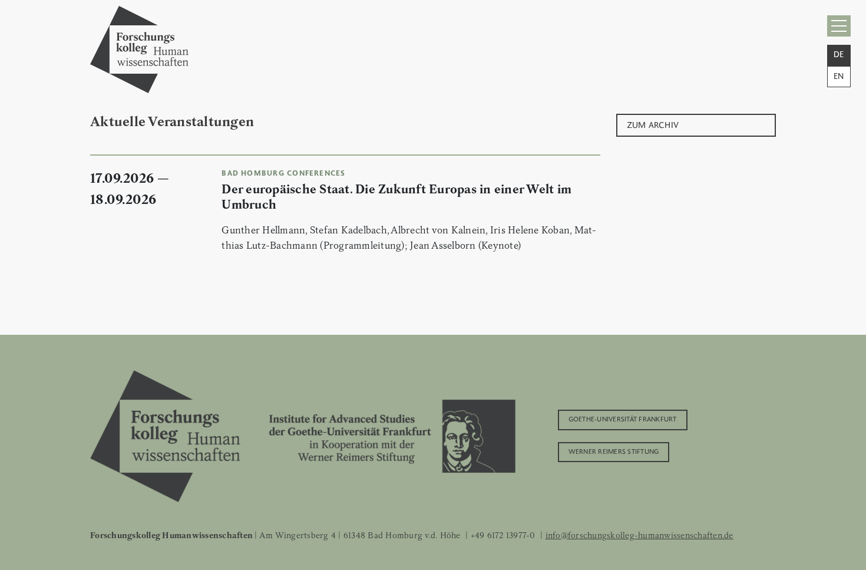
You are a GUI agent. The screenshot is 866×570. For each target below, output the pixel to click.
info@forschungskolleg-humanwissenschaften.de (639, 535)
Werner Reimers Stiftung (613, 451)
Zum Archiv (653, 124)
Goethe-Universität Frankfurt (622, 418)
